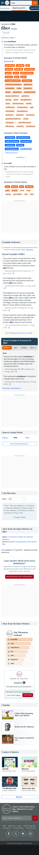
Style (4, 499)
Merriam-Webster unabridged (19, 576)
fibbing (5, 438)
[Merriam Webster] (19, 674)
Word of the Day (19, 679)
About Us (12, 826)
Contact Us (7, 828)
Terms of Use (31, 828)
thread (32, 348)
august (18, 682)
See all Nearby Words (18, 444)
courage (24, 348)
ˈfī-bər (5, 33)
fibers (27, 438)
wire (15, 348)
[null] (24, 682)
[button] (20, 8)
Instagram (30, 834)
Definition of (8, 38)
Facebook (9, 834)
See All (19, 797)
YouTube (23, 834)
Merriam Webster (7, 809)
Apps (20, 826)
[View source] (13, 273)
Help (4, 826)
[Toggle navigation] (2, 2)
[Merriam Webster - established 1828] (7, 3)
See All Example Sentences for (18, 333)
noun (14, 28)
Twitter (16, 834)
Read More (29, 250)
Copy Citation (20, 517)
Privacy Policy (19, 828)
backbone (6, 348)
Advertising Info (30, 826)
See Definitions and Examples (18, 686)
